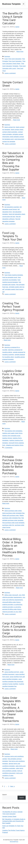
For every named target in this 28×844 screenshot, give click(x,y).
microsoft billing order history (11, 602)
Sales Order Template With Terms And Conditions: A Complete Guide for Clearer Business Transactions (12, 709)
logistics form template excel (11, 435)
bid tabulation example (11, 207)
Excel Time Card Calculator (12, 59)
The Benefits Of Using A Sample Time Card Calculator (12, 18)
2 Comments (8, 447)
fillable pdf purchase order (10, 515)
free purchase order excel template (13, 522)
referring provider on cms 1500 (12, 611)
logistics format (7, 438)
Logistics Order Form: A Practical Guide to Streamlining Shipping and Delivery (13, 379)
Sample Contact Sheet (9, 816)
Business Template (11, 4)
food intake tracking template (13, 275)
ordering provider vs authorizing (12, 604)
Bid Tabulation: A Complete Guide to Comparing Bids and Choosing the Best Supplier (13, 161)
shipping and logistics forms (14, 445)
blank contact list (9, 127)
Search (4, 794)
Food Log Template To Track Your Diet (12, 236)
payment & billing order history (11, 609)
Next (12, 786)
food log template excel (9, 277)
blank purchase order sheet (13, 510)
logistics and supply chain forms (12, 433)
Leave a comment (10, 73)
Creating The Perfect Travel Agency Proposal (13, 306)
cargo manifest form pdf (17, 676)
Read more (19, 51)
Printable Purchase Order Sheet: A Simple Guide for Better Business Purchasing (12, 465)
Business (7, 56)
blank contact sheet (17, 129)
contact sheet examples (9, 132)
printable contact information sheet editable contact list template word (13, 137)
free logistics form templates (13, 431)
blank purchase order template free (13, 513)
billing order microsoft (11, 595)
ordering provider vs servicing (11, 607)
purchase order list (8, 525)
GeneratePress (14, 841)
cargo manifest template (10, 679)
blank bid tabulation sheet (17, 214)
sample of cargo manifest (10, 684)
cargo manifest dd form (11, 672)
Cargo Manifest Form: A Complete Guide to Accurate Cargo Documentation (14, 630)
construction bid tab (8, 216)
